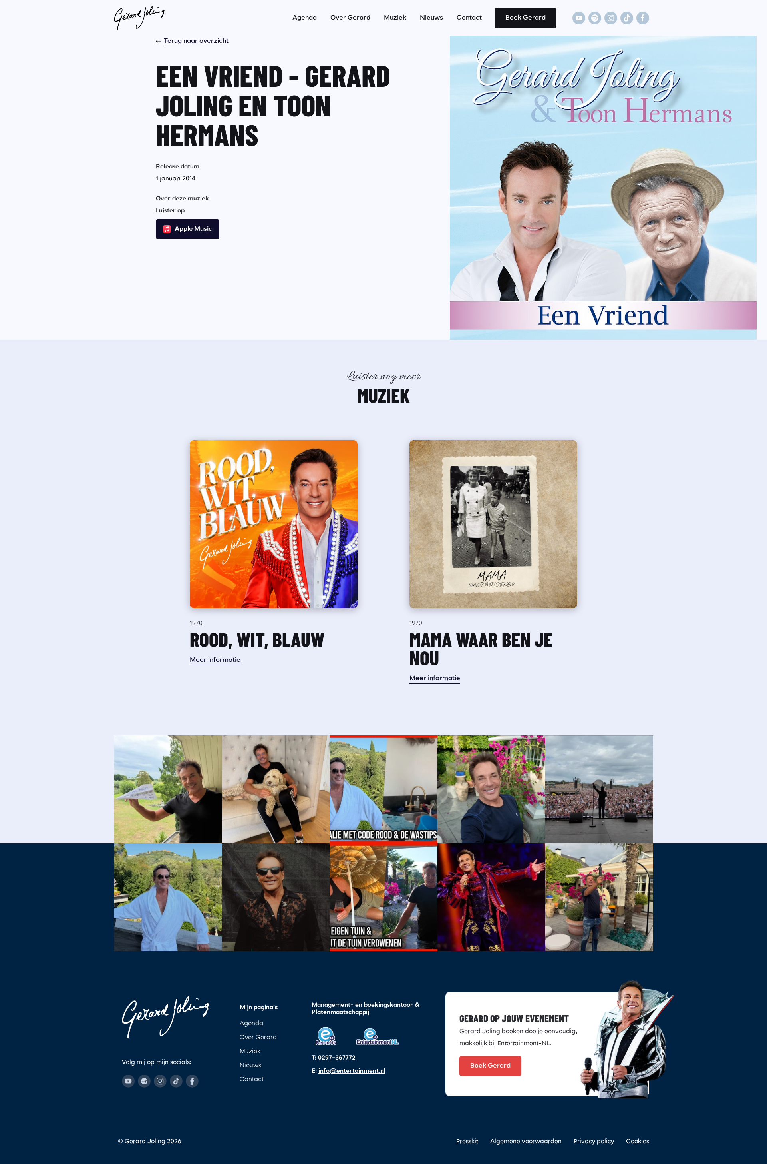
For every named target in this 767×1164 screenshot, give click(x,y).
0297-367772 (337, 1058)
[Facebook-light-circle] (642, 18)
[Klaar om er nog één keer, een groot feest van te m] (491, 897)
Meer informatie (215, 660)
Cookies (637, 1142)
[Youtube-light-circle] (578, 18)
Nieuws (431, 18)
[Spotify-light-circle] (594, 18)
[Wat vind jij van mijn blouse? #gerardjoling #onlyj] (276, 897)
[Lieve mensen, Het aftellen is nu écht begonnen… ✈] (168, 789)
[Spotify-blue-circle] (144, 1081)
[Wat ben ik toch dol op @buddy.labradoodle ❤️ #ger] (276, 789)
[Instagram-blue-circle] (160, 1081)
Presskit (467, 1142)
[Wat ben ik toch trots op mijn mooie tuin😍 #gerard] (491, 789)
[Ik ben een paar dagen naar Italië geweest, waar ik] (383, 789)
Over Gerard (350, 18)
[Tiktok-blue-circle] (176, 1081)
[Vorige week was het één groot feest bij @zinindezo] (599, 789)
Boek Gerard (525, 18)
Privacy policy (594, 1142)
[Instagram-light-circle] (610, 18)
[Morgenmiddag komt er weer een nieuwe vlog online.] (599, 897)
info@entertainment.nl (351, 1071)
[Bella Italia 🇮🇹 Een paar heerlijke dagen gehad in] (168, 897)
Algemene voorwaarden (526, 1142)
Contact (469, 18)
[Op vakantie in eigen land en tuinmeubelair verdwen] (383, 897)
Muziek (395, 18)
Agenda (304, 18)
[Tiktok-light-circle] (626, 18)
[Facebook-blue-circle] (192, 1081)
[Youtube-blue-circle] (128, 1081)
